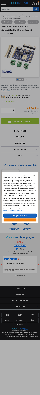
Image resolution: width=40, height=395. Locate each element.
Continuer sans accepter (30, 175)
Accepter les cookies (20, 216)
